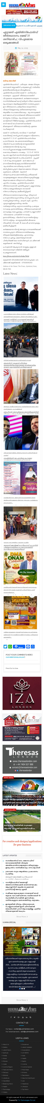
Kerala (5, 1055)
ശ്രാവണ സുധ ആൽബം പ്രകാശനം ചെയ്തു (22, 873)
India (23, 1055)
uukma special (9, 922)
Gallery (5, 1047)
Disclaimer (25, 1044)
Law (23, 1081)
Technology (6, 1089)
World (5, 1058)
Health (24, 1058)
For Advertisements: (13, 1032)
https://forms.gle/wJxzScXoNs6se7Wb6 (16, 256)
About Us (6, 1044)
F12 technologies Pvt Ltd (26, 1100)
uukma (24, 1064)
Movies (5, 1061)
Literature (6, 1078)
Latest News (7, 1050)
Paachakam (25, 1075)
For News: (9, 1029)
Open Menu (3, 4)
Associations (26, 1050)
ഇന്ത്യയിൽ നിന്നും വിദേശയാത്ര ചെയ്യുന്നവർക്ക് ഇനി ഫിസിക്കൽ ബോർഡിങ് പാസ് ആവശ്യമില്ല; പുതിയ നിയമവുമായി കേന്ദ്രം (23, 907)
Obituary (5, 1072)
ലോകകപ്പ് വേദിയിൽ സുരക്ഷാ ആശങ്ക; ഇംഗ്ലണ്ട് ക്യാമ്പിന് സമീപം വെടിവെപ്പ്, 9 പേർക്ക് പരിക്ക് (19, 827)
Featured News (8, 1070)
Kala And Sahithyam (28, 1078)
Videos (5, 1092)
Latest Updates (27, 1047)
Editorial (5, 1075)
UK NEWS (25, 1053)
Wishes (24, 1072)
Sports (24, 1061)
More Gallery (10, 810)
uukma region (8, 1067)
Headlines (25, 1084)
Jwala (5, 1064)
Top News (25, 1089)
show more (21, 917)
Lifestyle (25, 1086)
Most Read (25, 1070)
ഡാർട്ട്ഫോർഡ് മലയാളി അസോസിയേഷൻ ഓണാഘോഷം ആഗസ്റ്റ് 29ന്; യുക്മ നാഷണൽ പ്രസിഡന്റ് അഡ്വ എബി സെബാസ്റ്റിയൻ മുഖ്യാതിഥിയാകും (21, 887)
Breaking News (8, 1084)
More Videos (8, 778)
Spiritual (5, 1053)
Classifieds (6, 1081)
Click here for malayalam (15, 657)
